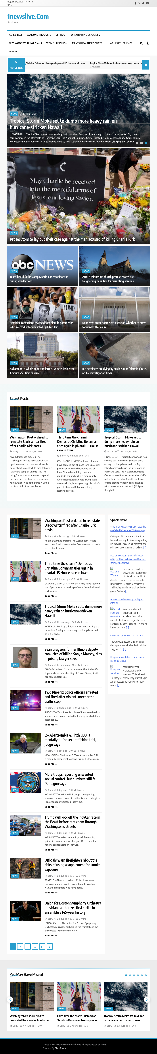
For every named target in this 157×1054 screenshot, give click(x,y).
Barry (15, 451)
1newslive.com (28, 16)
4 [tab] (138, 975)
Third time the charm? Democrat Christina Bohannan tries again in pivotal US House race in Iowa (77, 443)
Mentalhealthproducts (87, 43)
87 (42, 946)
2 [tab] (141, 143)
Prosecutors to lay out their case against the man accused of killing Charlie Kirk (72, 239)
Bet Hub (60, 34)
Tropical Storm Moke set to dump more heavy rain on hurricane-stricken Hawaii (81, 63)
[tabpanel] (78, 110)
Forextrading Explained (85, 34)
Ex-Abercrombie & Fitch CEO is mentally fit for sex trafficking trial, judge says (70, 740)
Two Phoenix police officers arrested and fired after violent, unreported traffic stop (71, 697)
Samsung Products (39, 34)
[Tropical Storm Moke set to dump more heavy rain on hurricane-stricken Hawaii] (125, 419)
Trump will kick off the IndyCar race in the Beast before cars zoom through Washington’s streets (72, 822)
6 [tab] (146, 975)
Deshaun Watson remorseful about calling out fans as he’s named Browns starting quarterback (128, 530)
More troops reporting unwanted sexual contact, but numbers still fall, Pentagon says (71, 779)
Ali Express (15, 34)
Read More (51, 553)
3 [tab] (146, 143)
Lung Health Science (119, 43)
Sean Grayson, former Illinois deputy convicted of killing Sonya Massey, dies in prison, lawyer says (73, 654)
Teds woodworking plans (25, 43)
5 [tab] (142, 975)
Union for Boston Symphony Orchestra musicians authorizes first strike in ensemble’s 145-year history (73, 908)
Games (13, 51)
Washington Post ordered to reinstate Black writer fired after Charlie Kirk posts (29, 441)
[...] (126, 562)
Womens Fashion (56, 43)
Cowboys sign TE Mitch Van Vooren (126, 606)
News (14, 113)
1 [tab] (137, 143)
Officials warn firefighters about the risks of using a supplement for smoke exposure (72, 865)
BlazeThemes (61, 1048)
